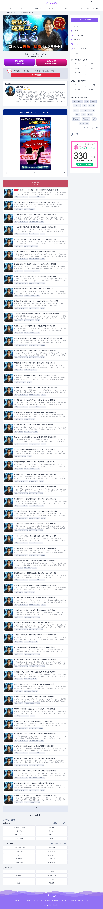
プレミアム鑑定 (78, 35)
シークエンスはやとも (87, 110)
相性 (77, 114)
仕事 (94, 119)
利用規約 (47, 900)
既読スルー (86, 119)
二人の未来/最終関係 (29, 271)
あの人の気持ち (77, 101)
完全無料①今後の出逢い (19, 62)
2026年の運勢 (84, 123)
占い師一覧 (77, 40)
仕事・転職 (23, 456)
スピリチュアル (51, 875)
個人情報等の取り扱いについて (60, 900)
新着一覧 (24, 8)
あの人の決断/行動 (33, 221)
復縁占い (21, 641)
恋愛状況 (21, 246)
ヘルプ (76, 53)
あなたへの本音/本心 (34, 197)
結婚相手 (26, 209)
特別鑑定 (51, 8)
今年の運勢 (19, 862)
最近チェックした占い (80, 49)
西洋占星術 (92, 85)
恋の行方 (21, 271)
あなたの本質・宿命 (19, 847)
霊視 (84, 105)
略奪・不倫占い (22, 382)
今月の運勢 (51, 862)
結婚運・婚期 (27, 370)
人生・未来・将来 (25, 716)
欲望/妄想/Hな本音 (33, 357)
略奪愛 (90, 114)
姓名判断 (51, 879)
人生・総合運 (77, 64)
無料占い (38, 8)
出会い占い (19, 838)
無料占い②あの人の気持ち (51, 62)
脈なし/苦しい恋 (28, 246)
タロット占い (77, 85)
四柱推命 (51, 883)
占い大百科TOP (6, 12)
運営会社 (73, 900)
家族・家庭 (51, 855)
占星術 (52, 872)
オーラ (19, 879)
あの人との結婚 (27, 641)
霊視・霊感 (19, 875)
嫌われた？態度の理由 (34, 394)
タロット (19, 872)
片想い (93, 101)
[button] (64, 172)
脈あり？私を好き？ (33, 234)
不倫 (86, 101)
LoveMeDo (76, 105)
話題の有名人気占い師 (16, 12)
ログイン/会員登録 (85, 20)
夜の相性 (26, 419)
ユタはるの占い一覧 (35, 183)
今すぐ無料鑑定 (35, 75)
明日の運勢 (51, 859)
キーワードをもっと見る (91, 128)
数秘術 (19, 883)
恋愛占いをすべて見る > (61, 823)
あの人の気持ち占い (23, 197)
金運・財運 (51, 851)
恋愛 (16, 197)
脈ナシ (76, 110)
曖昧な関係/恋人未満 (34, 258)
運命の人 (77, 73)
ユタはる (43, 197)
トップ (10, 8)
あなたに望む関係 (33, 481)
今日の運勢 (19, 859)
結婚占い (21, 209)
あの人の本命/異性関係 (34, 407)
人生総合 (17, 456)
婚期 (92, 68)
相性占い (21, 419)
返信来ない (76, 119)
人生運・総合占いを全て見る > (59, 843)
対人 (19, 855)
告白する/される (33, 530)
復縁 (83, 114)
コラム (65, 8)
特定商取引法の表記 (83, 900)
